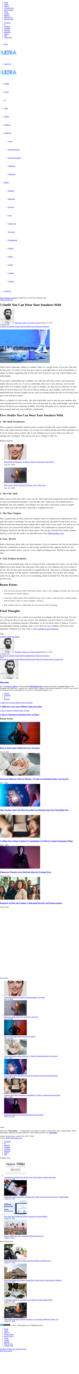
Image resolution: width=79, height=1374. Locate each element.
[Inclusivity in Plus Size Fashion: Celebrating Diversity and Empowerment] (20, 899)
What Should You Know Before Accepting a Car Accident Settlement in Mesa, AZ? (31, 1319)
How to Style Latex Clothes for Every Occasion (20, 748)
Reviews (11, 207)
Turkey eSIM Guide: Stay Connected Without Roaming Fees (24, 1236)
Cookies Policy (9, 8)
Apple (6, 117)
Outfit (9, 637)
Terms (6, 12)
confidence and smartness (47, 629)
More (6, 182)
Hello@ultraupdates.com (14, 1138)
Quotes (10, 265)
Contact (6, 14)
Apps (6, 108)
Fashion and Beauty (10, 298)
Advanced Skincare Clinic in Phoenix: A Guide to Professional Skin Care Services (34, 779)
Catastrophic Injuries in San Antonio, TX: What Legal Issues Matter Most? (28, 1300)
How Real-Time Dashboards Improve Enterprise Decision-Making (25, 1216)
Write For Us (8, 17)
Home (6, 2)
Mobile (7, 125)
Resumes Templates (14, 158)
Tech (6, 92)
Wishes (10, 257)
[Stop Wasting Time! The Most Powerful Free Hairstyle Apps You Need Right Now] (20, 806)
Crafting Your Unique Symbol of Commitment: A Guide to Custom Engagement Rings (36, 841)
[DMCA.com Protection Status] (5, 1325)
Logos (10, 141)
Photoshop (11, 174)
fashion (3, 637)
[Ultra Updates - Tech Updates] (15, 54)
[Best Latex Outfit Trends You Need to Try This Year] (15, 482)
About (6, 4)
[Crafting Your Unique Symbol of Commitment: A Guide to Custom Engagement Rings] (20, 837)
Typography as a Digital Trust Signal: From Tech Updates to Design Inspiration (30, 1177)
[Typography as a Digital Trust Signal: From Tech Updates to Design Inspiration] (15, 1175)
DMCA (6, 6)
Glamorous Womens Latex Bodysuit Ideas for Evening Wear (25, 872)
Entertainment (12, 240)
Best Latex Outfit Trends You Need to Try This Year (25, 485)
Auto (10, 215)
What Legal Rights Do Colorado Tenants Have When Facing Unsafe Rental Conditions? (33, 1280)
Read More (53, 1133)
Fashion (10, 248)
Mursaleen (18, 323)
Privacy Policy (9, 10)
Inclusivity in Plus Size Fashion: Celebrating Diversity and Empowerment (31, 903)
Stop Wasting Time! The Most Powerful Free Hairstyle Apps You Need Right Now (34, 810)
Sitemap (6, 15)
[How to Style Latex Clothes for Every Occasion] (20, 744)
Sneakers (16, 637)
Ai (5, 100)
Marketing (11, 199)
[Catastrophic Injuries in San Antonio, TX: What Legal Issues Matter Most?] (15, 1298)
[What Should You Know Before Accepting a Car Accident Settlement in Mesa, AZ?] (15, 1317)
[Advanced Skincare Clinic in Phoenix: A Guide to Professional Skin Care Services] (20, 775)
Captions (11, 273)
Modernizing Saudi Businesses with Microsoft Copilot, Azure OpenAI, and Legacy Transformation (36, 1197)
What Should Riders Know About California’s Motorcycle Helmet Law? (27, 1261)
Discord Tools (8, 19)
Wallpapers (11, 166)
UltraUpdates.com (35, 686)
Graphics (11, 281)
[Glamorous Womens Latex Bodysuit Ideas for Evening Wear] (20, 868)
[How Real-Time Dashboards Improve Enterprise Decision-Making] (15, 1214)
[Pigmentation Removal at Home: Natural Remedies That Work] (15, 459)
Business (11, 191)
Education (11, 232)
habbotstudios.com (56, 533)
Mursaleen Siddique (11, 686)
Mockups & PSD (13, 149)
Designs (7, 133)
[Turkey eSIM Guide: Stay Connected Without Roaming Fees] (15, 1234)
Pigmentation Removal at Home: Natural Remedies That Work (29, 462)
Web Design (12, 224)
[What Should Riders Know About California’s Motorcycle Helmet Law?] (15, 1259)
